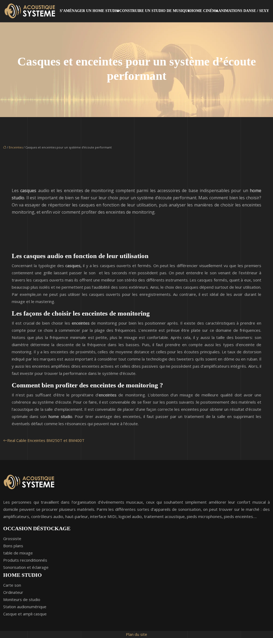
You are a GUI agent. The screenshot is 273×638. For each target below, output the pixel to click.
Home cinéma (204, 11)
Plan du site (136, 634)
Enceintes (16, 147)
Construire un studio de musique (154, 11)
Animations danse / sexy (243, 11)
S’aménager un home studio (89, 11)
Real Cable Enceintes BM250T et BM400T (46, 440)
